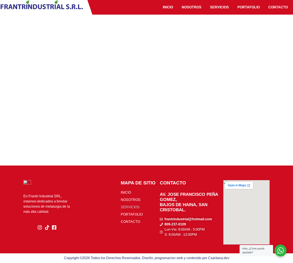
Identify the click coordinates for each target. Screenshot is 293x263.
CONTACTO (278, 7)
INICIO (168, 7)
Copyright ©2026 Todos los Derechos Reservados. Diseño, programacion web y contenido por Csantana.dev (146, 258)
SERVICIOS (219, 7)
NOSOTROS (191, 7)
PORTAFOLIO (248, 7)
